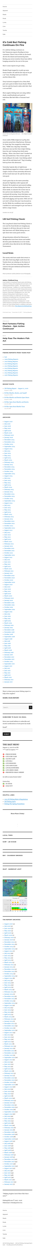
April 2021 (7, 566)
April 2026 (7, 430)
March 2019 (8, 623)
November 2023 (9, 496)
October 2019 (8, 607)
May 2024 (7, 483)
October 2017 (8, 661)
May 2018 (7, 645)
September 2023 (9, 501)
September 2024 (9, 473)
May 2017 (7, 673)
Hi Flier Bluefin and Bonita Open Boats (16, 397)
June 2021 (7, 562)
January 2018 (8, 655)
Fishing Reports (27, 312)
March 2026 (8, 433)
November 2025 (9, 442)
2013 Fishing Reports (11, 368)
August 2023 (8, 503)
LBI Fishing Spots (10, 801)
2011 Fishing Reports (11, 364)
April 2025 (7, 458)
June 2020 (7, 589)
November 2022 (9, 523)
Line (4, 26)
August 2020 (8, 584)
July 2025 (7, 451)
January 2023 (8, 519)
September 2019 (9, 609)
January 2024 (8, 492)
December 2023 (9, 494)
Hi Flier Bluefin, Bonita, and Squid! (15, 393)
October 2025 (8, 444)
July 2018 (7, 641)
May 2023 (7, 510)
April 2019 (7, 621)
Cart (5, 357)
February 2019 (9, 625)
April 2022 (7, 539)
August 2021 (8, 557)
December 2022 (9, 521)
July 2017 (7, 668)
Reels (4, 14)
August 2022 (8, 530)
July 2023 (7, 505)
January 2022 (8, 546)
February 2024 (9, 489)
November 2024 (9, 469)
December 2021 (9, 548)
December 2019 (9, 602)
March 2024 (8, 487)
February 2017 (8, 679)
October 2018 (8, 634)
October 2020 (8, 580)
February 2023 (9, 516)
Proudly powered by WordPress (15, 1245)
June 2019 (7, 616)
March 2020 (8, 596)
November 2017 (9, 659)
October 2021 (8, 553)
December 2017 (9, 657)
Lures (4, 22)
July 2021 (7, 559)
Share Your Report (11, 698)
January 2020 (8, 600)
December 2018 (9, 630)
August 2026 (8, 421)
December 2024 (9, 467)
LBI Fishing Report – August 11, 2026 (16, 388)
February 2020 (9, 598)
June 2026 (7, 426)
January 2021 (8, 573)
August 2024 (8, 476)
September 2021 (9, 555)
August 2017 (8, 666)
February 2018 (8, 652)
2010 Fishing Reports (11, 361)
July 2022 (7, 532)
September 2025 (9, 446)
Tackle (5, 30)
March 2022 (8, 541)
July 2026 (7, 424)
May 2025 (7, 455)
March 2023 (8, 514)
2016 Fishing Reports (11, 375)
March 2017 (8, 677)
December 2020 (9, 575)
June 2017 (7, 670)
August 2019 (8, 612)
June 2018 (7, 643)
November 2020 (9, 578)
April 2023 (7, 512)
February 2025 (9, 462)
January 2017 (8, 682)
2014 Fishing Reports (11, 370)
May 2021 (7, 564)
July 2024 (7, 478)
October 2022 (8, 526)
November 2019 (9, 605)
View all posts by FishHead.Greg (23, 306)
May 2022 (7, 537)
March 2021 (8, 569)
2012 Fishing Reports (11, 366)
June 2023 (7, 507)
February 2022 (9, 544)
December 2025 (9, 439)
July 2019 (7, 614)
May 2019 (7, 618)
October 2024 (8, 471)
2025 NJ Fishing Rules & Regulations (16, 799)
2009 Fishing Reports (11, 359)
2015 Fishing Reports (11, 373)
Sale (4, 34)
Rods (4, 18)
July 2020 (7, 587)
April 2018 (7, 648)
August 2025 (8, 449)
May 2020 (7, 591)
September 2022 (9, 528)
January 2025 (8, 464)
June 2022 (7, 535)
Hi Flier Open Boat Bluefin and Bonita (16, 402)
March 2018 (8, 650)
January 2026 (8, 437)
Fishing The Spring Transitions (14, 804)
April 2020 (7, 593)
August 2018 (8, 639)
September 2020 (9, 582)
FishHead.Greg (7, 312)
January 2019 (8, 627)
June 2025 (7, 453)
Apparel (5, 10)
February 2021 (8, 571)
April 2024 (7, 485)
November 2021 (9, 550)
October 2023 (8, 498)
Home (5, 6)
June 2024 (7, 480)
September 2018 (9, 636)
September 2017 (9, 664)
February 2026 (9, 435)
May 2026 (7, 428)
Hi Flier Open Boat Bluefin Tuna (14, 406)
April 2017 (7, 675)
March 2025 (8, 460)
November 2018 (9, 632)
